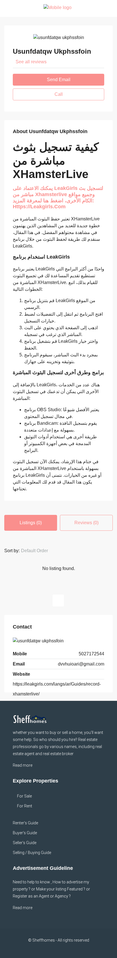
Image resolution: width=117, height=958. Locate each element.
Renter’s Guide (25, 823)
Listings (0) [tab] (31, 522)
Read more (22, 765)
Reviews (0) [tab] (86, 522)
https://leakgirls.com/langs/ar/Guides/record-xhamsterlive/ (57, 689)
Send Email (58, 79)
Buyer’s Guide (25, 833)
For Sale (24, 796)
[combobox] (39, 551)
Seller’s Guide (24, 842)
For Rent (24, 806)
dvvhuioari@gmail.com (81, 664)
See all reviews (31, 61)
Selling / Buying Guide (32, 852)
